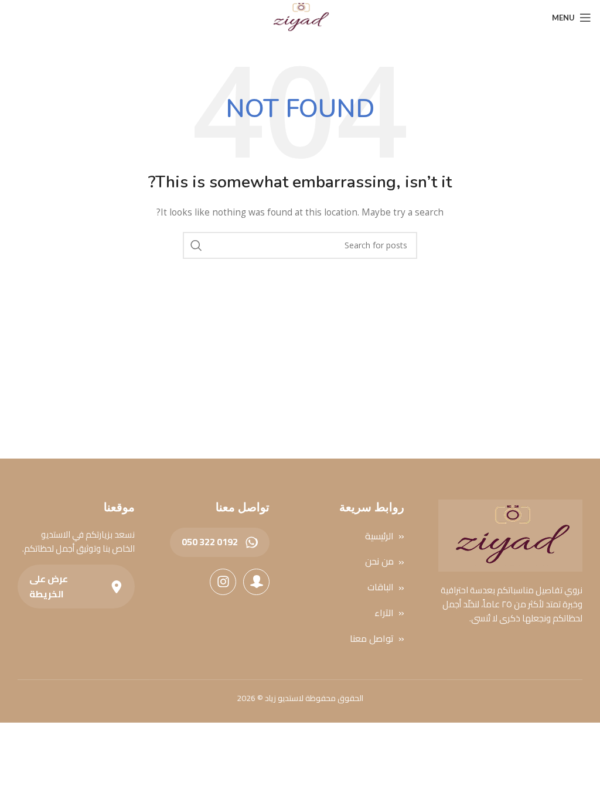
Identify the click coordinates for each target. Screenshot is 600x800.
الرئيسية (379, 536)
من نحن (379, 561)
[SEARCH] (196, 245)
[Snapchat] (256, 582)
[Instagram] (223, 582)
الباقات (380, 587)
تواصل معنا (372, 638)
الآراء (384, 612)
